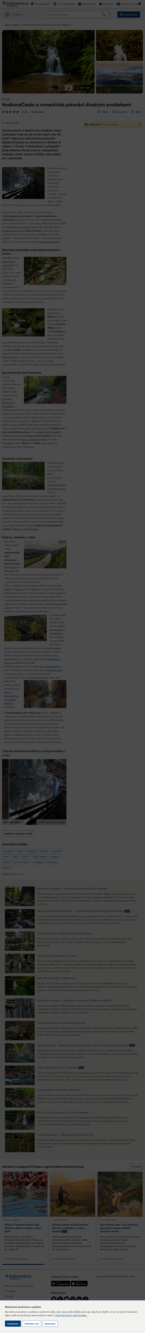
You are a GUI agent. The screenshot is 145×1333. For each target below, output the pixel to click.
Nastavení (50, 1323)
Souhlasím (13, 1323)
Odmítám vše (31, 1323)
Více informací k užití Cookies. (71, 1315)
